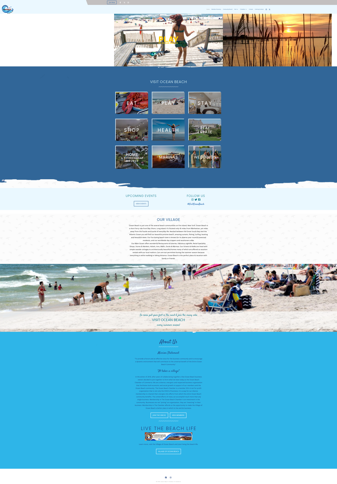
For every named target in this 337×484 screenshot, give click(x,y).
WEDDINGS (205, 157)
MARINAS (168, 157)
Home (132, 157)
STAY (205, 103)
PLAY (168, 103)
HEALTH (168, 130)
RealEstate (205, 130)
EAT (132, 103)
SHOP (132, 130)
